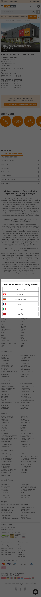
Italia (20, 309)
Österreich (20, 289)
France (20, 304)
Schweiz (20, 294)
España (20, 314)
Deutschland (20, 299)
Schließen (38, 280)
